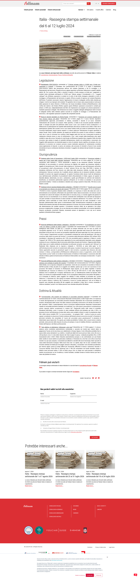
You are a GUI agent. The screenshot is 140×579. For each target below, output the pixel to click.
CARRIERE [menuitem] (75, 513)
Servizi (80, 10)
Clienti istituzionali (54, 10)
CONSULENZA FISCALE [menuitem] (55, 506)
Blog (114, 10)
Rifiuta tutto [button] (98, 575)
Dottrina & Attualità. (67, 75)
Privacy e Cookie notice (100, 547)
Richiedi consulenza (109, 3)
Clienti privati (28, 10)
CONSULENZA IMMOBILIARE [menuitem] (56, 513)
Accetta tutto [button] (90, 575)
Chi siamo (90, 10)
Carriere (108, 10)
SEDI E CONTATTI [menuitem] (101, 506)
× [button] (107, 556)
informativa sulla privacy (57, 560)
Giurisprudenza (53, 75)
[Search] (89, 3)
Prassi (60, 75)
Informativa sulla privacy (76, 432)
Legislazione (44, 75)
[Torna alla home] (31, 3)
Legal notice (111, 547)
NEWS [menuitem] (74, 509)
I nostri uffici (100, 10)
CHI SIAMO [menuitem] (76, 506)
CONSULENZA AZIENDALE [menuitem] (56, 509)
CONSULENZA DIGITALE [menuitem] (55, 516)
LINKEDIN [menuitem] (99, 509)
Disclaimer (90, 547)
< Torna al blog (43, 31)
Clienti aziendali (40, 10)
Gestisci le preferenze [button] (80, 575)
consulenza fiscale (85, 365)
